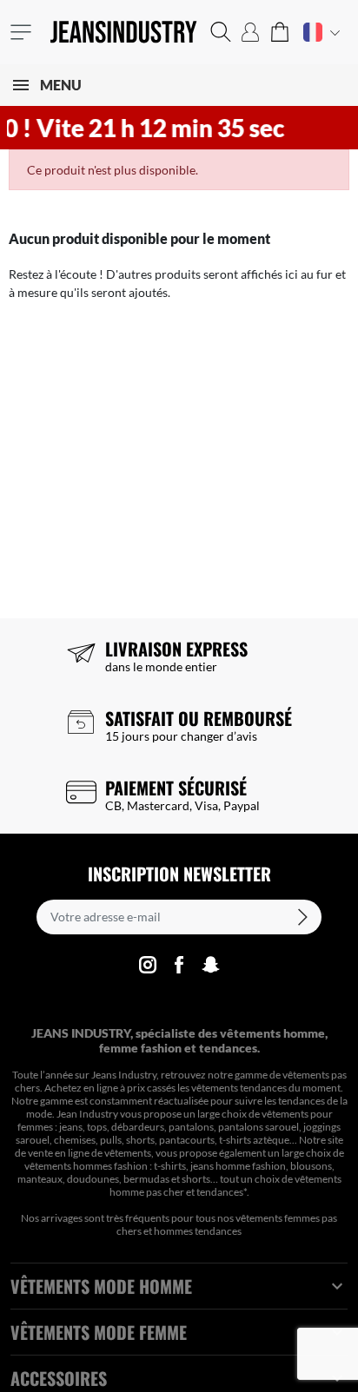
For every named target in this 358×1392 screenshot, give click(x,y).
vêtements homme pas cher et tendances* (225, 1185)
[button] (220, 32)
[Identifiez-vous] (250, 32)
